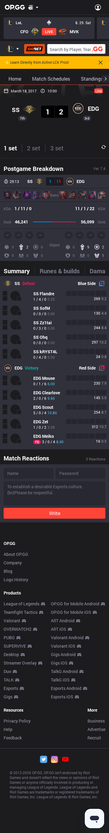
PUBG (9, 637)
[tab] (19, 271)
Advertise (96, 729)
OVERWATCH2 (17, 629)
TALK (9, 680)
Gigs (8, 697)
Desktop (11, 654)
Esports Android (66, 688)
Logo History (16, 579)
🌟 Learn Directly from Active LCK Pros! (37, 62)
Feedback (13, 738)
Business (96, 721)
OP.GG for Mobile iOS (71, 612)
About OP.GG (16, 554)
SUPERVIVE (15, 646)
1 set (10, 148)
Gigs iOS (59, 663)
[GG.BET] (34, 49)
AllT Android (62, 620)
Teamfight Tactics (21, 612)
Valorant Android (67, 637)
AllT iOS (58, 629)
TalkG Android (64, 671)
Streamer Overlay (20, 663)
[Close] (100, 62)
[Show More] (33, 7)
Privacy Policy (17, 721)
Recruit (94, 738)
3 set (57, 148)
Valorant (12, 620)
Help (8, 729)
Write (54, 513)
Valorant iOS (63, 646)
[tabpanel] (54, 362)
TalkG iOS (60, 680)
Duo (7, 671)
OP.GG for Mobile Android (75, 604)
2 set (33, 148)
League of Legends (21, 604)
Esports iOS (62, 697)
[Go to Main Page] (15, 7)
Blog (8, 571)
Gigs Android (63, 654)
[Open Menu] (98, 7)
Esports (11, 688)
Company (13, 562)
